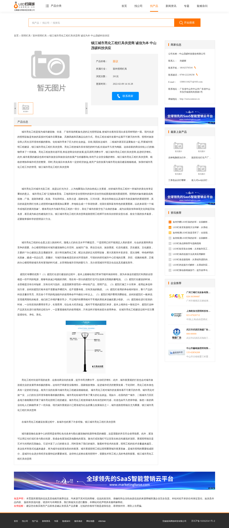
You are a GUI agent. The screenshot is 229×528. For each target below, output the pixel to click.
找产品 (154, 6)
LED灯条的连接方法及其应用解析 (189, 254)
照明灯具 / (27, 35)
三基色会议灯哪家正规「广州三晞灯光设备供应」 (178, 180)
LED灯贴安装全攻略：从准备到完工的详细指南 (192, 248)
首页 (124, 6)
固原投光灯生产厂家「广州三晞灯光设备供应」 (201, 157)
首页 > (17, 35)
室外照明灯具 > (41, 35)
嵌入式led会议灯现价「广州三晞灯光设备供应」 (201, 180)
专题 (186, 6)
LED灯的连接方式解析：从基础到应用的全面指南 (192, 265)
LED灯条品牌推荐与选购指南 (187, 243)
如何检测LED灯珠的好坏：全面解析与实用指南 (192, 238)
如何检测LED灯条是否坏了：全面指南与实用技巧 (192, 232)
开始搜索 (189, 22)
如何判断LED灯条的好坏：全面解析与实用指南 (192, 222)
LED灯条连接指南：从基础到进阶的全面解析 (192, 259)
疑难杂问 (202, 6)
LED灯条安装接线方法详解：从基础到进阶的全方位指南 (192, 227)
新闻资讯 (171, 6)
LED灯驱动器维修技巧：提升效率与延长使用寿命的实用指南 (192, 270)
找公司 (138, 6)
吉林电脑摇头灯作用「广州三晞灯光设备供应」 (178, 157)
